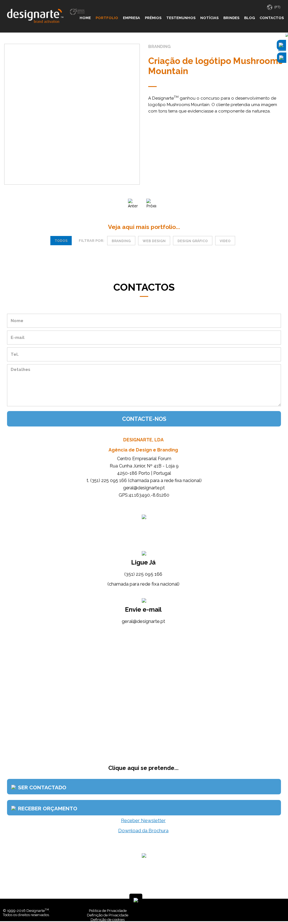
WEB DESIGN (154, 241)
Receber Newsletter (143, 820)
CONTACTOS (272, 18)
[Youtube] (283, 910)
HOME (85, 18)
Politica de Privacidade (108, 911)
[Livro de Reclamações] (211, 910)
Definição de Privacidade (107, 915)
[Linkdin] (279, 910)
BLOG (249, 18)
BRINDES (231, 18)
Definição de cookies (108, 920)
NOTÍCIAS (209, 18)
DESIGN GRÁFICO (192, 241)
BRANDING (121, 241)
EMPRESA (131, 18)
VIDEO (225, 241)
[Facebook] (275, 910)
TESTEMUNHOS (180, 18)
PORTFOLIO (107, 18)
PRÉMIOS (153, 18)
